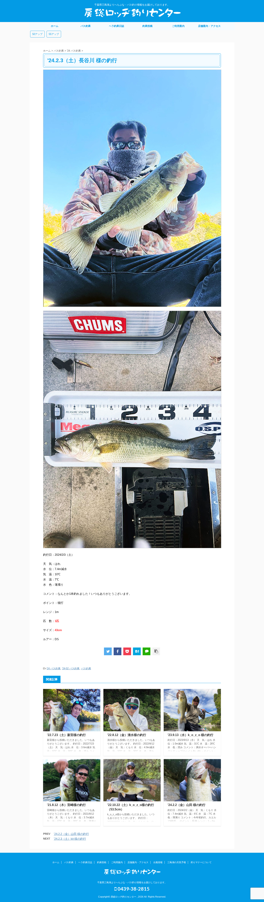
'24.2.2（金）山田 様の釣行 (186, 805)
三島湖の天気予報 (176, 862)
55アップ (54, 34)
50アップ (37, 34)
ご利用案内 (178, 26)
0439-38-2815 (133, 889)
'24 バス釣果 (53, 668)
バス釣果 (86, 26)
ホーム (54, 26)
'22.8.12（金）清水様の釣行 (126, 735)
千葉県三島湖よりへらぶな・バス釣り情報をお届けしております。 (132, 882)
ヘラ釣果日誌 (116, 26)
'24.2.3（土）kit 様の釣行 (70, 838)
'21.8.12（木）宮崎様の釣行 (66, 805)
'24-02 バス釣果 (70, 668)
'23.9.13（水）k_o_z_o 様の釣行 (190, 735)
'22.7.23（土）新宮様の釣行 (66, 735)
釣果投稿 (147, 26)
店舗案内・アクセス (209, 26)
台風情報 (158, 862)
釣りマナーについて (201, 862)
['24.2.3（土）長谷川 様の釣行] (137, 651)
